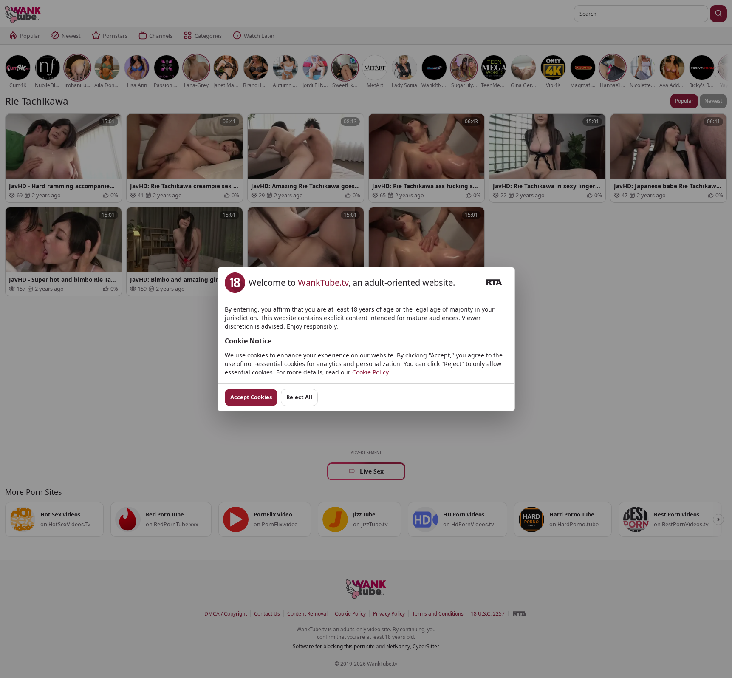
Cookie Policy (370, 372)
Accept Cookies (251, 397)
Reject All (299, 397)
